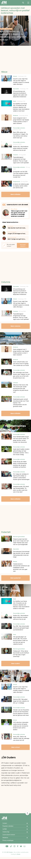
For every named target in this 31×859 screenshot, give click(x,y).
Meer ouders (15, 663)
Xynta (18, 854)
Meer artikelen (15, 194)
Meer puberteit (15, 578)
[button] (25, 823)
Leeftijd (5, 829)
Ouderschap (6, 832)
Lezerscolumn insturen (9, 834)
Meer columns (15, 326)
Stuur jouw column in (22, 245)
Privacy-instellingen (8, 840)
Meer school (15, 747)
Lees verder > (19, 212)
